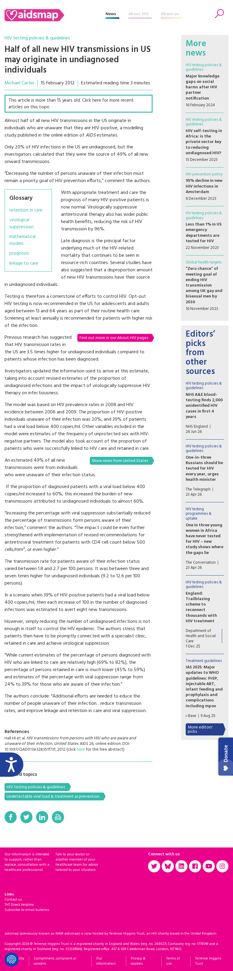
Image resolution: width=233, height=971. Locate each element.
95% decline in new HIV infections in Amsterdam (204, 186)
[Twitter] (26, 817)
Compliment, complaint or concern (55, 961)
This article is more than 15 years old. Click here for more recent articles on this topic (71, 104)
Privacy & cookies (138, 961)
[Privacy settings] (12, 959)
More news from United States (120, 460)
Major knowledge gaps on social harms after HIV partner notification (202, 87)
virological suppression (21, 223)
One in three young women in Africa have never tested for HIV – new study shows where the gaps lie (204, 539)
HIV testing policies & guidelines (37, 38)
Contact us (13, 900)
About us (170, 14)
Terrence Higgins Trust (208, 961)
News (111, 14)
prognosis (19, 253)
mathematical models (22, 240)
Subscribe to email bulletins (27, 910)
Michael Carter (19, 83)
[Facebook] (11, 817)
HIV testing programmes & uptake (198, 514)
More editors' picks (200, 729)
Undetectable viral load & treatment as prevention (53, 796)
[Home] (55, 15)
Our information (106, 961)
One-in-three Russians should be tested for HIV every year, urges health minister (204, 468)
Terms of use (173, 961)
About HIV (138, 14)
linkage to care (23, 263)
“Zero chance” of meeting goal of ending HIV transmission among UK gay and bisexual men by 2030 (204, 285)
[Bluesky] (168, 866)
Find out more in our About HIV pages (113, 337)
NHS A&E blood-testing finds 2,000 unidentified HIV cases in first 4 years (204, 405)
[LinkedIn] (42, 817)
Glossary (20, 198)
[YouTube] (209, 866)
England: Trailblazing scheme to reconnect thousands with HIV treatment (201, 607)
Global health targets (203, 262)
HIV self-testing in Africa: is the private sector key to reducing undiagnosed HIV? (204, 142)
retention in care (25, 210)
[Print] (58, 817)
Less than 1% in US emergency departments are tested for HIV (203, 233)
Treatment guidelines (204, 661)
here (81, 749)
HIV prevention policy (204, 174)
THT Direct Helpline (19, 905)
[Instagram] (222, 866)
